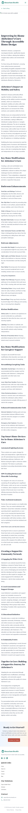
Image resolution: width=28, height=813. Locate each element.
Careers (2, 771)
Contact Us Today (14, 740)
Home (2, 766)
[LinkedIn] (7, 758)
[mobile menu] (25, 2)
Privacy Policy (18, 810)
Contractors (3, 789)
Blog (2, 776)
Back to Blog (6, 8)
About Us (3, 769)
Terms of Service (10, 810)
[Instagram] (4, 758)
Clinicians (3, 787)
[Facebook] (2, 758)
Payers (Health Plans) (5, 784)
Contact (2, 774)
